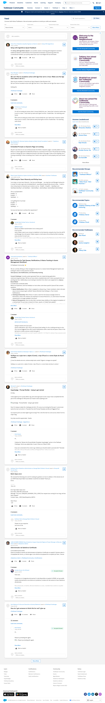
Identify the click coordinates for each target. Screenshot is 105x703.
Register (61, 12)
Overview (30, 8)
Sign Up (97, 8)
